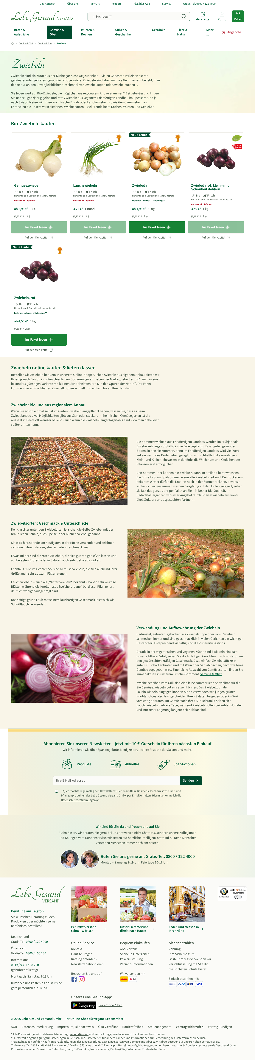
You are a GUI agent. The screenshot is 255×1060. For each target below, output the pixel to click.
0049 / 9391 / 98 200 (25, 965)
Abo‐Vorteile (129, 949)
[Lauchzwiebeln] (98, 158)
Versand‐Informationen (136, 964)
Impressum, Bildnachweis (75, 1027)
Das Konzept (47, 4)
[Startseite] (42, 16)
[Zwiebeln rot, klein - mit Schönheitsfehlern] (216, 158)
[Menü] (244, 888)
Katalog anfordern (84, 959)
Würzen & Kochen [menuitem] (88, 32)
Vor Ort (95, 4)
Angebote (234, 32)
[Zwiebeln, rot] (39, 271)
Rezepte (116, 4)
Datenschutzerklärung (37, 1027)
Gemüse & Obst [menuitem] (57, 32)
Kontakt (76, 949)
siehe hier (199, 1038)
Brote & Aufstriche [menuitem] (21, 32)
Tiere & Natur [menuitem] (182, 32)
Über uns (73, 4)
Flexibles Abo (141, 4)
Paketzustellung (131, 959)
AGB (14, 1027)
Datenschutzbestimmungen (78, 800)
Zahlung (175, 949)
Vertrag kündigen (220, 1027)
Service (166, 4)
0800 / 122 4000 (180, 856)
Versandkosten (79, 1034)
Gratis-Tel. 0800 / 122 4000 (199, 4)
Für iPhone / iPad (110, 1005)
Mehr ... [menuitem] (210, 32)
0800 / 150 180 (36, 953)
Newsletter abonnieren (87, 964)
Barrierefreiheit (132, 1027)
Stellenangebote (159, 1027)
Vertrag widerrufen (189, 1027)
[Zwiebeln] (157, 158)
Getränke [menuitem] (158, 30)
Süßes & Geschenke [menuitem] (123, 32)
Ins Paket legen (154, 227)
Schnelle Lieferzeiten (135, 954)
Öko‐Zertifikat (108, 1027)
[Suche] (184, 16)
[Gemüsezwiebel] (39, 158)
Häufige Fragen (81, 954)
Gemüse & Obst (211, 674)
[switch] (238, 897)
